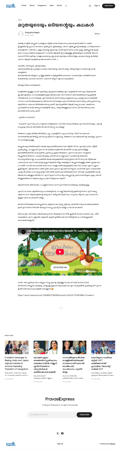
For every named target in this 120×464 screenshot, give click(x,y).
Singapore (42, 6)
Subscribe (109, 6)
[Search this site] (90, 6)
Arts (20, 20)
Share (97, 34)
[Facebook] (62, 433)
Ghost (112, 444)
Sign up (60, 444)
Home (24, 6)
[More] (66, 6)
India (52, 6)
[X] (57, 433)
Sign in (97, 6)
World (59, 6)
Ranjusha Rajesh (32, 33)
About (32, 6)
